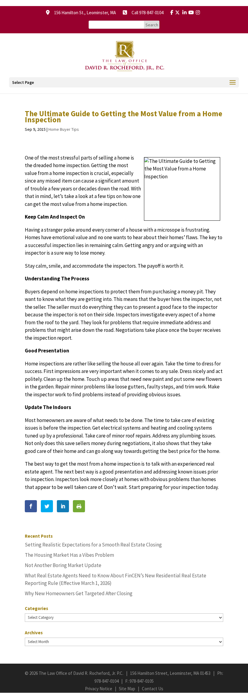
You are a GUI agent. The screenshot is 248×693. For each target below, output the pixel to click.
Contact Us (152, 688)
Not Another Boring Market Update (63, 565)
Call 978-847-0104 (145, 12)
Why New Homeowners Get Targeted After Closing (78, 593)
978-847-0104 (106, 681)
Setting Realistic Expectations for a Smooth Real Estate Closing (93, 544)
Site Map (127, 688)
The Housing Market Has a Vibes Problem (69, 555)
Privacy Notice (98, 688)
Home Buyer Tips (63, 129)
